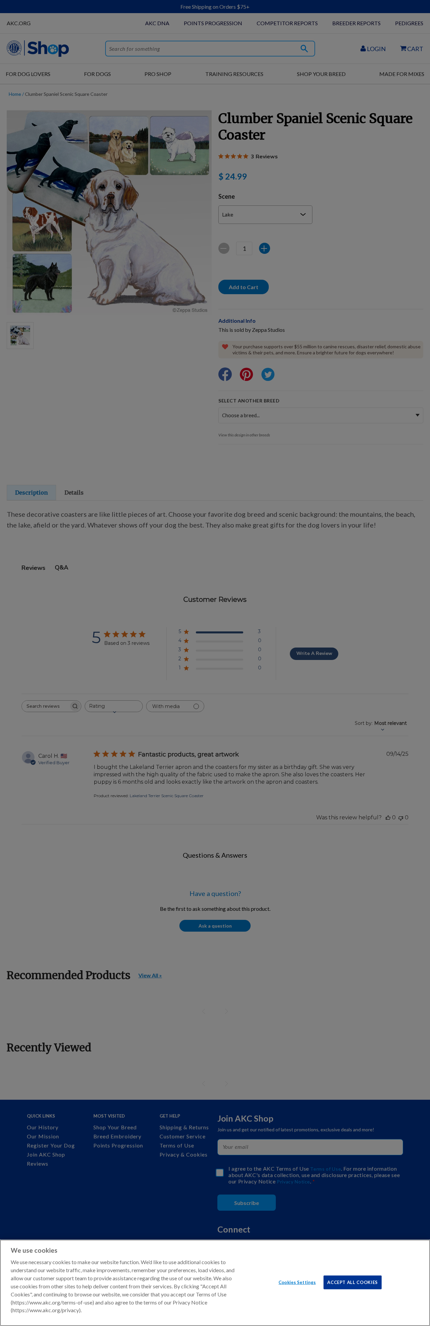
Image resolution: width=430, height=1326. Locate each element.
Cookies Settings (297, 1282)
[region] (215, 1283)
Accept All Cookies (352, 1282)
